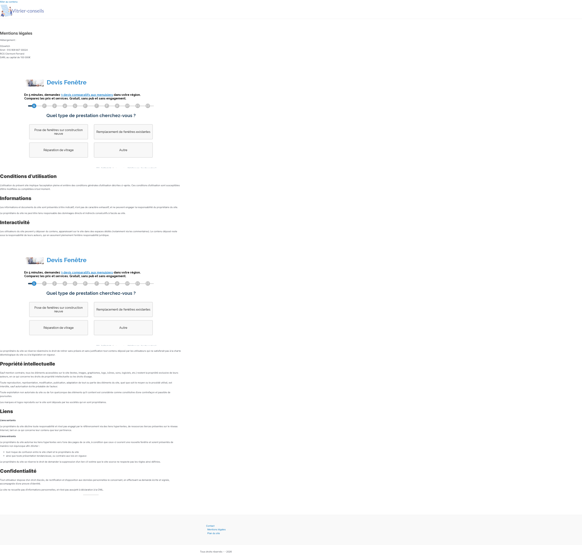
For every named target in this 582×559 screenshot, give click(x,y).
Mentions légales (216, 529)
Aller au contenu (9, 1)
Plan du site (213, 533)
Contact (210, 525)
